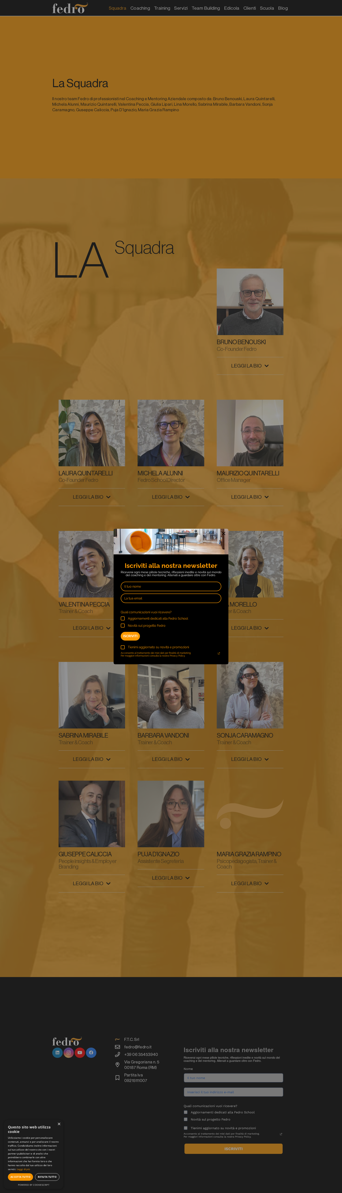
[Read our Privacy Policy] (219, 653)
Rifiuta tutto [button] (47, 1177)
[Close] (223, 533)
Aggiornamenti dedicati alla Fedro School (158, 618)
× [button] (58, 1124)
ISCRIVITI (130, 636)
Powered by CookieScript (33, 1184)
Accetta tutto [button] (20, 1177)
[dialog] (33, 1154)
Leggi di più (23, 1169)
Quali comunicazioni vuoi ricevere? (146, 612)
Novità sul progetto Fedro (146, 626)
